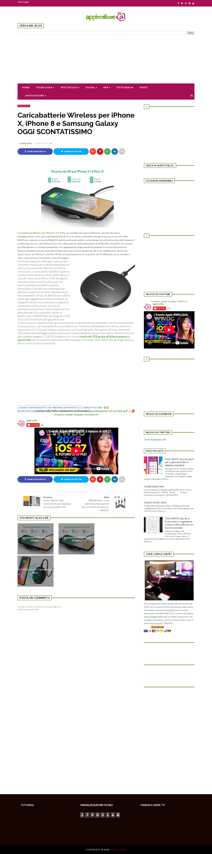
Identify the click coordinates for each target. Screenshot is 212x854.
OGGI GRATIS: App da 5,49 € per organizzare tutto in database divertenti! (179, 462)
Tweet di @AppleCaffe (155, 439)
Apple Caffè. (118, 849)
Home (26, 87)
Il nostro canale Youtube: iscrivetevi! (76, 414)
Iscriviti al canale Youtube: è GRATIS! (169, 301)
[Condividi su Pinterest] (122, 151)
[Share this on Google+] (93, 151)
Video (144, 87)
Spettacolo (69, 87)
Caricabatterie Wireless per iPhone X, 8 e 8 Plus (42, 233)
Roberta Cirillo (26, 143)
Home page (23, 1)
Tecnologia (44, 87)
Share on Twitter (72, 151)
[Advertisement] (106, 57)
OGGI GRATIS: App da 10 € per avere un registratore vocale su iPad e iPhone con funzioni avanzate (179, 523)
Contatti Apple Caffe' (154, 486)
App (105, 87)
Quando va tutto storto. (155, 502)
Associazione (34, 95)
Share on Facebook (36, 151)
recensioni (23, 106)
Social (90, 87)
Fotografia (125, 87)
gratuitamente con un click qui (108, 411)
